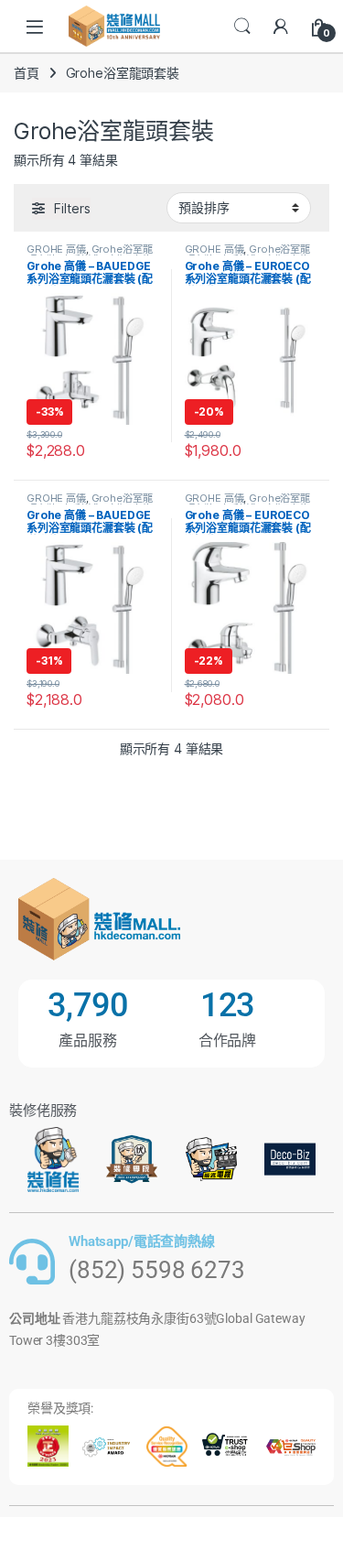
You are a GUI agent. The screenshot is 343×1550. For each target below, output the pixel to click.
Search (242, 26)
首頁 (26, 73)
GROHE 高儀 (56, 249)
